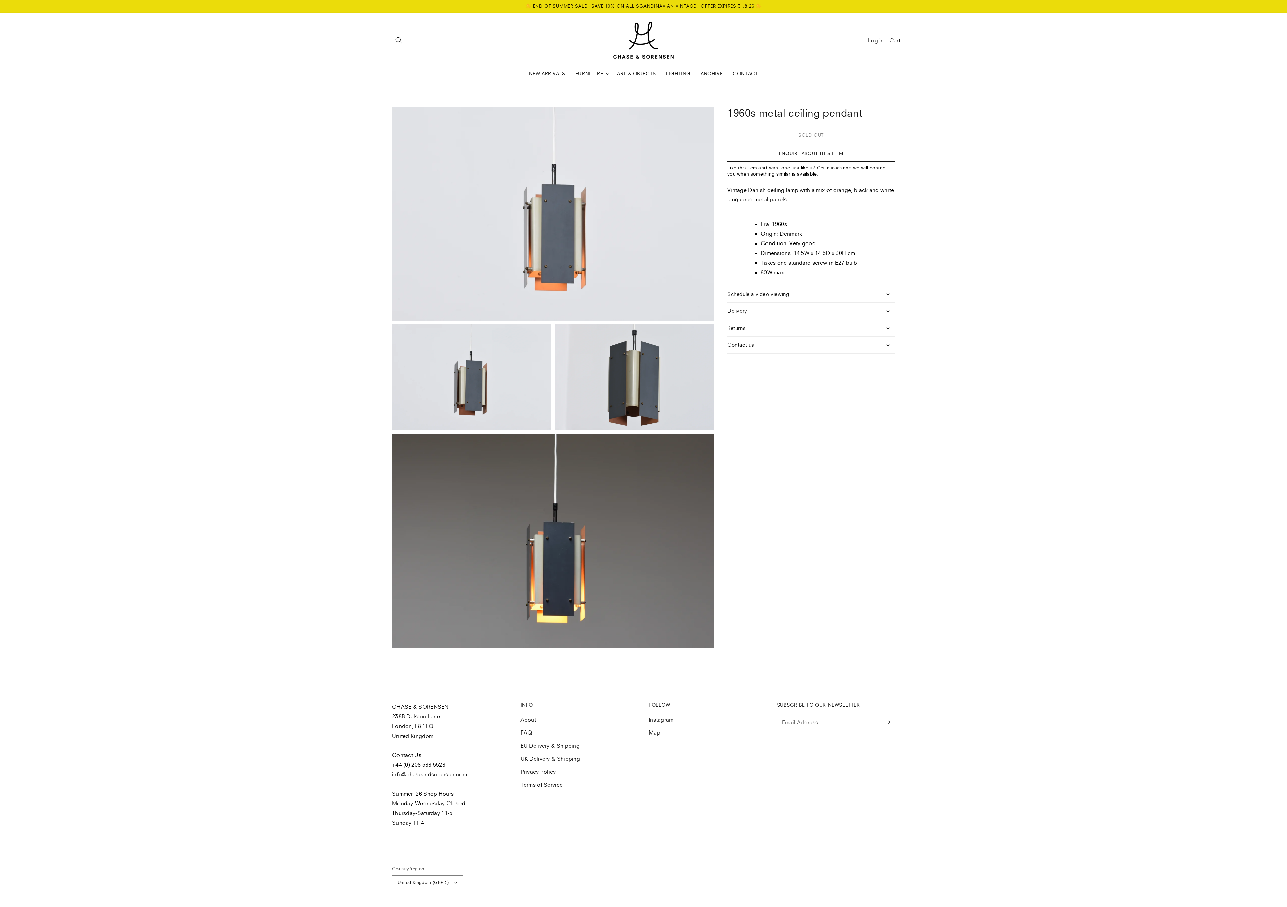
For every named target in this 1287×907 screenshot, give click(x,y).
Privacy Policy (538, 771)
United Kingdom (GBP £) (423, 882)
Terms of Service (541, 784)
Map (654, 732)
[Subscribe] (887, 722)
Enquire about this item (811, 153)
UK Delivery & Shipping (550, 758)
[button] (399, 40)
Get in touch (829, 167)
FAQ (526, 732)
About (528, 719)
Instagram (661, 719)
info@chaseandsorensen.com (429, 774)
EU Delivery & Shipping (550, 745)
